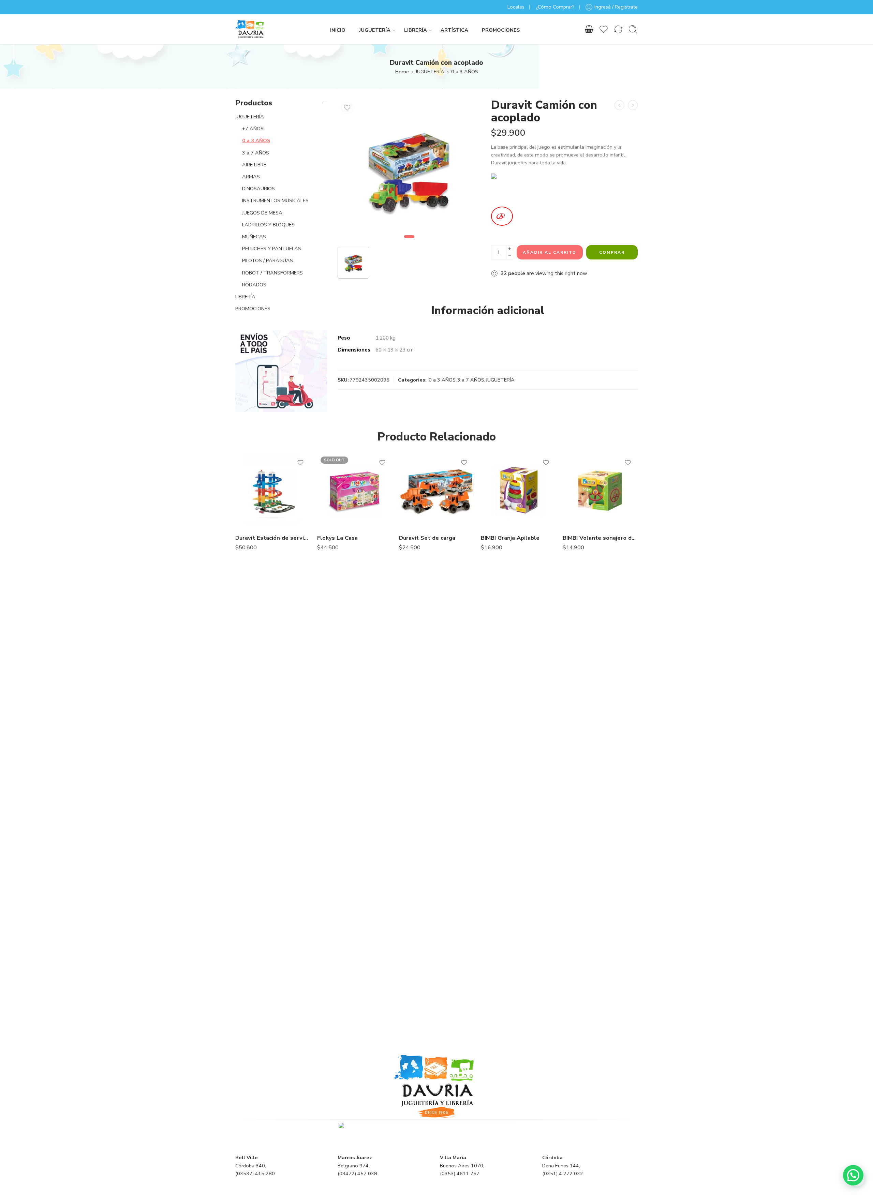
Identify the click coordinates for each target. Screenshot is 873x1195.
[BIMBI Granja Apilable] (518, 490)
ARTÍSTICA (454, 30)
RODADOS (254, 284)
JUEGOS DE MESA (262, 212)
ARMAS (251, 176)
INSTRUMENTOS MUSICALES (275, 200)
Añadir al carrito (549, 252)
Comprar (612, 252)
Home (402, 71)
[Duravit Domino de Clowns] (619, 105)
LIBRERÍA (415, 30)
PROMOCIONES (501, 30)
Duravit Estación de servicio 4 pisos (272, 538)
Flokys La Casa (337, 538)
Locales (515, 6)
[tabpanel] (409, 172)
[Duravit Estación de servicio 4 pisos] (272, 490)
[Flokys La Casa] (354, 490)
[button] (853, 1175)
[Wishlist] (347, 107)
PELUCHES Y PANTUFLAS (271, 248)
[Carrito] (589, 29)
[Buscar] (633, 29)
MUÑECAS (254, 236)
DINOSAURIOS (258, 188)
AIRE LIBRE (254, 164)
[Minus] (509, 255)
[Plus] (509, 248)
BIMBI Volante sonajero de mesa (600, 538)
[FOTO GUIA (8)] (409, 170)
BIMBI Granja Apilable (510, 538)
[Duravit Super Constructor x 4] (633, 105)
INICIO (337, 30)
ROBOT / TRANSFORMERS (272, 272)
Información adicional (487, 310)
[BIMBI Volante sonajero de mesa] (600, 490)
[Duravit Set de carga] (436, 490)
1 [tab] (409, 242)
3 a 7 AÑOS (470, 379)
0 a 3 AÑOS (464, 71)
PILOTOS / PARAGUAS (267, 260)
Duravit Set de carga (427, 538)
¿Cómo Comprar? (555, 6)
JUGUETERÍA (374, 30)
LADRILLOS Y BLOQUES (268, 224)
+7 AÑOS (253, 128)
